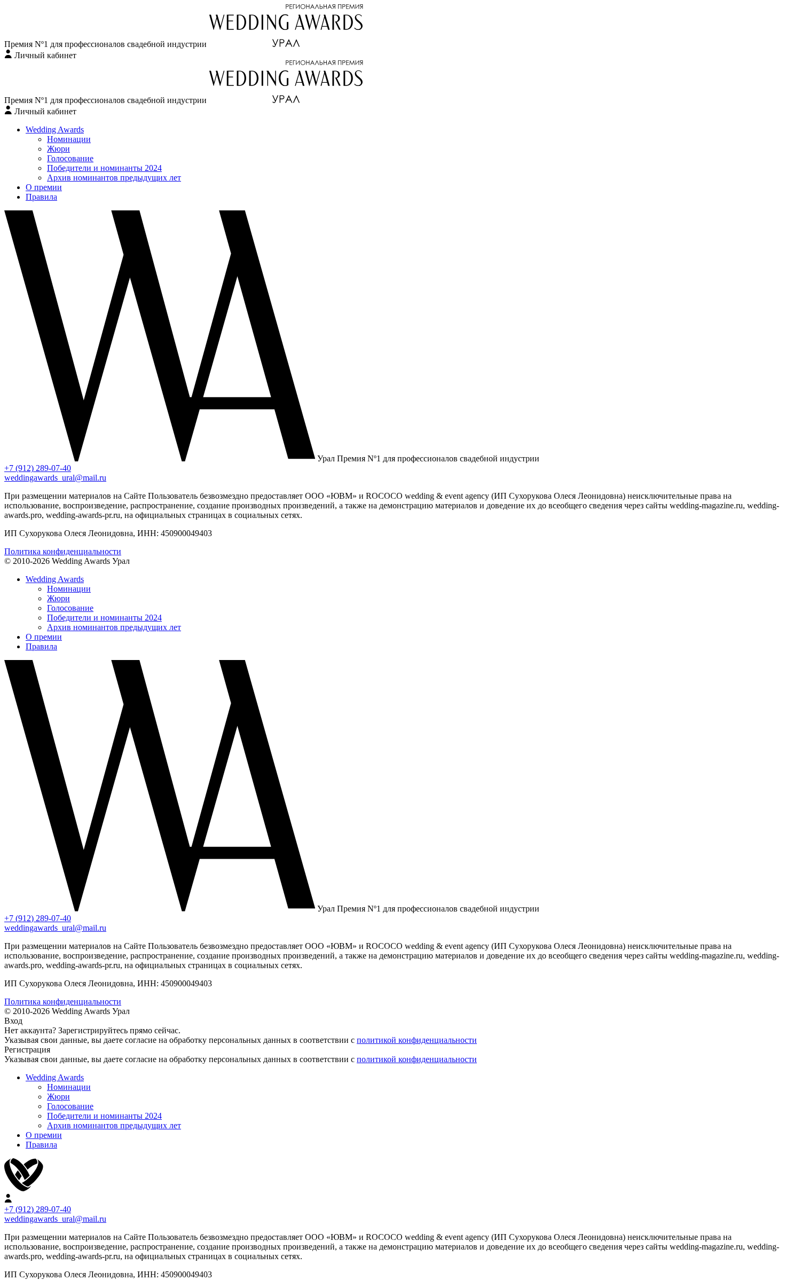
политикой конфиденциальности (417, 1039)
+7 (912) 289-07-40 (37, 468)
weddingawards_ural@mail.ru (55, 477)
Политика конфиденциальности (62, 551)
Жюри (58, 148)
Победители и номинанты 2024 (104, 167)
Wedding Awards (55, 129)
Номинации (69, 139)
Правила (41, 196)
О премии (44, 187)
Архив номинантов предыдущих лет (114, 177)
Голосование (70, 158)
